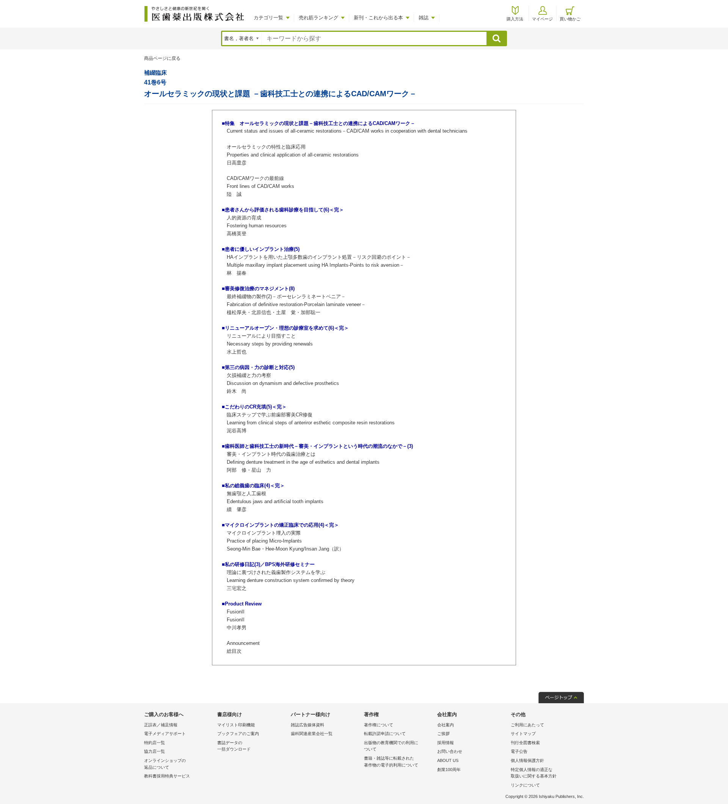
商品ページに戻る (162, 58)
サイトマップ (523, 733)
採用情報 (445, 742)
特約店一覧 (154, 742)
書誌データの (234, 746)
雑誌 (423, 17)
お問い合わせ (449, 751)
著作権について (378, 725)
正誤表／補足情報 (160, 725)
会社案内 (445, 725)
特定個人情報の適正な (534, 773)
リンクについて (525, 785)
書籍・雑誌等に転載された (391, 761)
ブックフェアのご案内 (238, 733)
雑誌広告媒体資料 (307, 725)
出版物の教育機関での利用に (391, 746)
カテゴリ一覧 (268, 17)
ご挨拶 (443, 733)
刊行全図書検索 (525, 742)
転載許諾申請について (385, 733)
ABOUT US (447, 760)
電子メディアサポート (165, 733)
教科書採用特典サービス (167, 776)
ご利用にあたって (527, 725)
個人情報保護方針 (527, 760)
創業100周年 (449, 769)
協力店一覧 (154, 751)
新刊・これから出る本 (378, 17)
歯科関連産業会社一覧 (312, 733)
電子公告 (519, 751)
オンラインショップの (165, 764)
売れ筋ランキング (318, 17)
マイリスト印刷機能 (236, 725)
